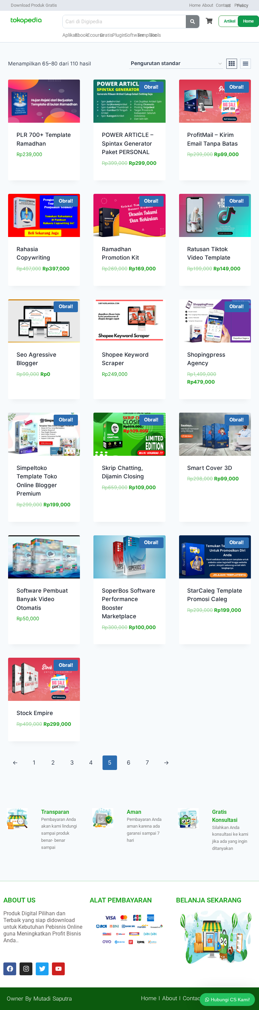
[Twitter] (42, 968)
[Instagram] (26, 968)
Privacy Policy (241, 5)
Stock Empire (35, 713)
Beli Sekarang (44, 174)
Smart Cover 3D (209, 468)
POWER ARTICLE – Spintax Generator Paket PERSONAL (127, 143)
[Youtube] (58, 968)
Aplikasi (70, 35)
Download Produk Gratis (34, 5)
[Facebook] (9, 968)
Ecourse (95, 35)
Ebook (81, 35)
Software (134, 35)
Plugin (118, 35)
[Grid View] (231, 64)
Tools (155, 35)
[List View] (245, 64)
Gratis (106, 35)
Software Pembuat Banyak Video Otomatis (42, 599)
